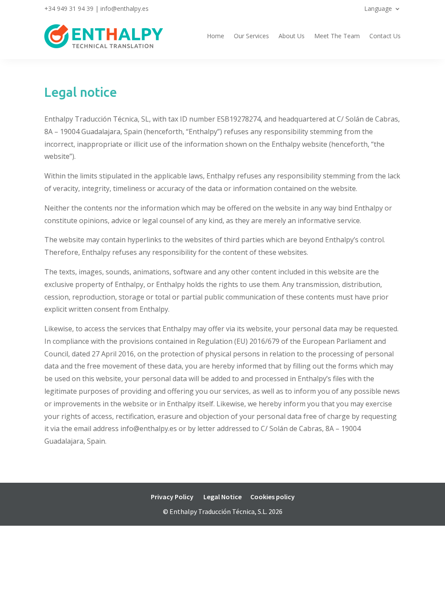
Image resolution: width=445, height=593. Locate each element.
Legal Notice (222, 496)
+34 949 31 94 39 (68, 8)
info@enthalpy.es (124, 8)
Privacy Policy (172, 496)
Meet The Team (337, 36)
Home (215, 36)
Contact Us (385, 36)
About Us (292, 36)
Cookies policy (272, 496)
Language (378, 9)
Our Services (251, 36)
